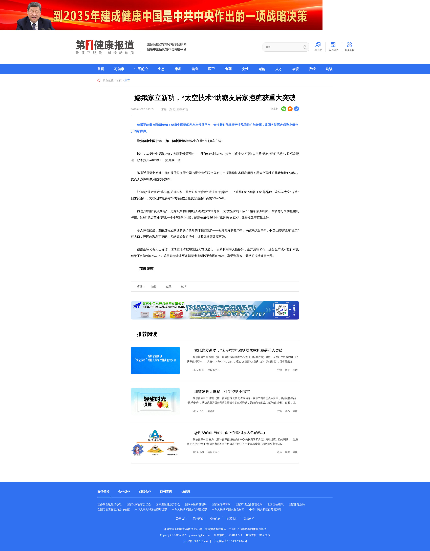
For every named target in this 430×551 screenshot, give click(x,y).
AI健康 (185, 491)
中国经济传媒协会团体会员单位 (247, 529)
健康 (168, 286)
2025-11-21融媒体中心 (206, 452)
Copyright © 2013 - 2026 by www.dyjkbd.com (185, 535)
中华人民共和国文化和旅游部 (189, 509)
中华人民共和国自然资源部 (265, 509)
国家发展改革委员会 (139, 504)
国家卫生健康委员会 (168, 504)
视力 (279, 452)
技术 (183, 286)
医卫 (211, 69)
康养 (178, 69)
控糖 (154, 286)
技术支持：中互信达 (258, 535)
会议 (295, 69)
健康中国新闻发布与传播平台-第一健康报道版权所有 (195, 529)
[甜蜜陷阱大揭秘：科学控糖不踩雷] (155, 401)
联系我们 (232, 518)
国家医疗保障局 (221, 504)
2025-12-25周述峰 (204, 411)
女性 (245, 69)
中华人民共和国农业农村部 (228, 509)
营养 (287, 411)
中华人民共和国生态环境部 (151, 509)
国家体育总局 (297, 504)
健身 (194, 69)
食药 (228, 69)
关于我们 (181, 518)
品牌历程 (198, 518)
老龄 (262, 69)
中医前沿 (141, 69)
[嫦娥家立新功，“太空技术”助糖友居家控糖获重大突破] (155, 360)
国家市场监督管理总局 (248, 504)
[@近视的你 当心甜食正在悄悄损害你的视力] (155, 443)
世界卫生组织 (275, 504)
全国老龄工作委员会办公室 (113, 509)
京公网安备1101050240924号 (230, 541)
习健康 (119, 69)
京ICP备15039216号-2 (195, 541)
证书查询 (166, 491)
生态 (161, 69)
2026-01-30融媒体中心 (206, 370)
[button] (218, 316)
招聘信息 (215, 518)
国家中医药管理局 (196, 504)
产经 (312, 69)
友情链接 (103, 491)
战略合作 (145, 491)
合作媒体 (124, 491)
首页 (100, 69)
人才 (278, 69)
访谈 (329, 69)
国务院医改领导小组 (281, 124)
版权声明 (249, 518)
